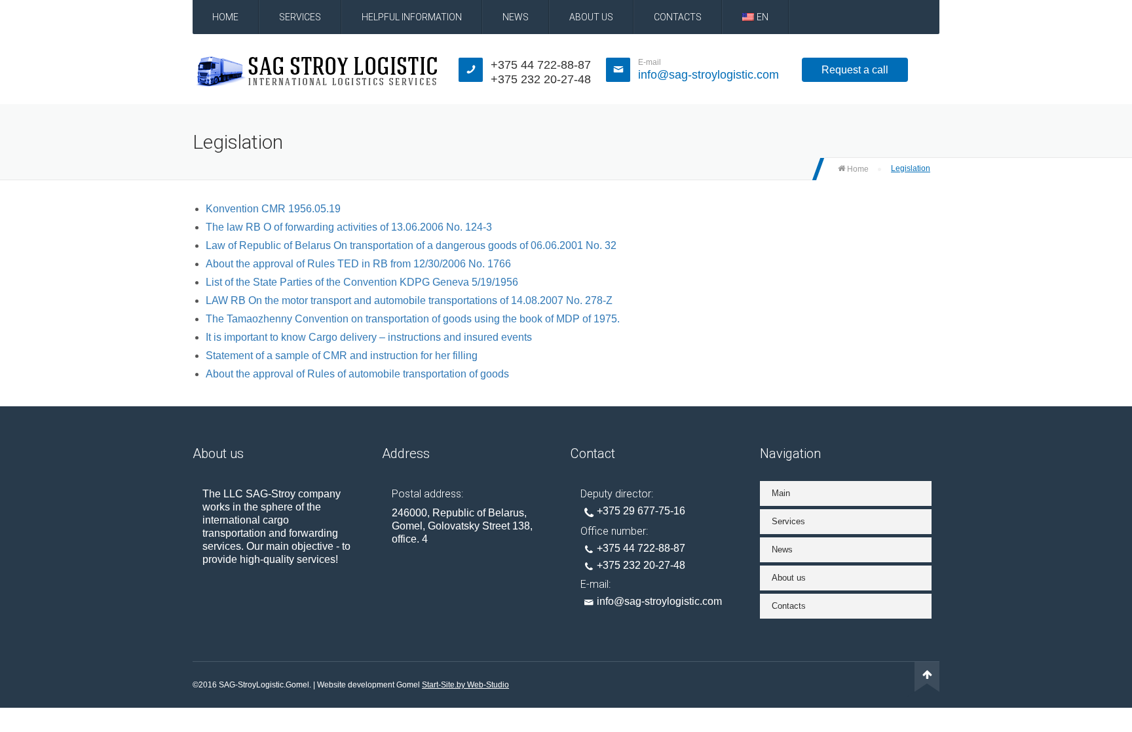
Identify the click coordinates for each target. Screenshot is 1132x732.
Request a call (854, 69)
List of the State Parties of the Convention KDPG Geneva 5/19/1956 (362, 282)
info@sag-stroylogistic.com (708, 74)
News (515, 17)
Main (781, 493)
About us (591, 17)
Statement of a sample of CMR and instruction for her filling (342, 355)
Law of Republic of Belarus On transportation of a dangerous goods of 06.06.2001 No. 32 (411, 245)
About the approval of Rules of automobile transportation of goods (357, 373)
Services (300, 17)
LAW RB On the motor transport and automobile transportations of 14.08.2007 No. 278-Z (409, 300)
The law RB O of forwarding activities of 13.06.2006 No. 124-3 (349, 227)
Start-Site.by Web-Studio (465, 684)
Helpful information (412, 17)
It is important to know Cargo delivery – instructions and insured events (369, 337)
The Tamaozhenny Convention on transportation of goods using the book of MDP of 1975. (413, 318)
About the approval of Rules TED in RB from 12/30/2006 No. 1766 (358, 263)
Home (225, 17)
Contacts (678, 17)
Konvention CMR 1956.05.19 (273, 208)
